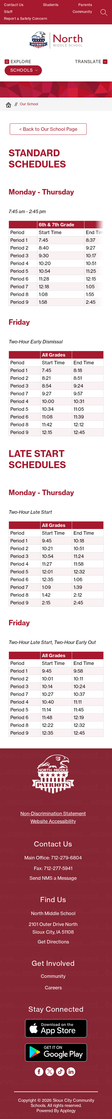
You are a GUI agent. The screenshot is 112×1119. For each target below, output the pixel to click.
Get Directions (53, 942)
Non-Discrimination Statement (53, 813)
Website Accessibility (53, 821)
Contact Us (13, 5)
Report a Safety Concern (25, 18)
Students (51, 5)
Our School (29, 104)
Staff (8, 11)
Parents (85, 5)
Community (82, 11)
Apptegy (68, 1110)
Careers (53, 987)
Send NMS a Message (53, 878)
